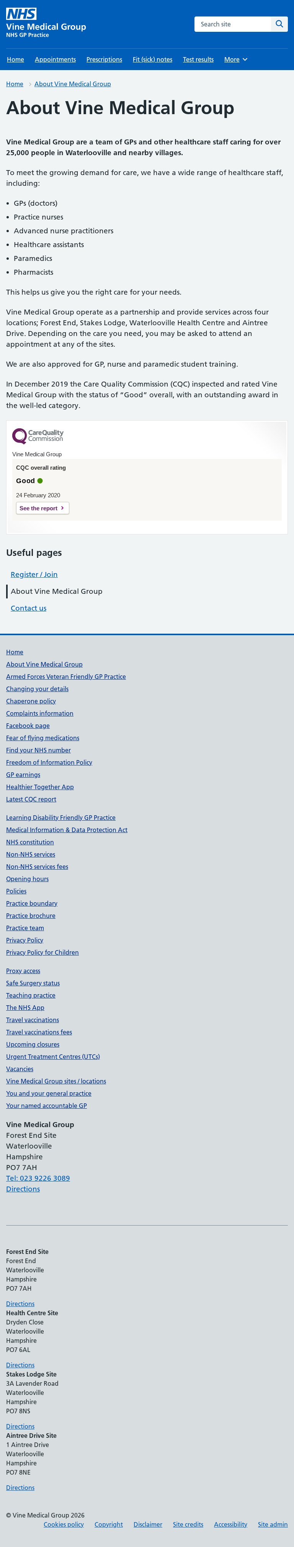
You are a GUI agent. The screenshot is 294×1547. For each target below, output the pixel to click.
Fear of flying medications (42, 738)
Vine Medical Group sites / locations (56, 1081)
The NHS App (25, 1007)
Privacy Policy (24, 940)
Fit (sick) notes (152, 59)
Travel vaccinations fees (39, 1032)
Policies (16, 891)
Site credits (188, 1524)
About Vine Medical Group (72, 84)
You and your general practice (48, 1093)
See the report (38, 508)
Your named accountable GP (46, 1105)
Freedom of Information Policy (49, 762)
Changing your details (37, 689)
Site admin (273, 1524)
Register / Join (34, 574)
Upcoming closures (32, 1044)
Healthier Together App (40, 787)
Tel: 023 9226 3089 (38, 1178)
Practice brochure (31, 915)
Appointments (55, 59)
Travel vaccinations (32, 1020)
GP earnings (23, 774)
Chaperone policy (31, 701)
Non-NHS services (30, 854)
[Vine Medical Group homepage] (47, 24)
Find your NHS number (38, 750)
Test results (198, 59)
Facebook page (28, 725)
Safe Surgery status (33, 983)
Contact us (28, 608)
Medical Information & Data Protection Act (66, 830)
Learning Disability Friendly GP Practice (61, 817)
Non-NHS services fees (37, 866)
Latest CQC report (31, 799)
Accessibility (230, 1524)
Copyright (109, 1524)
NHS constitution (30, 842)
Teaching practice (31, 995)
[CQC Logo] (38, 442)
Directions (23, 1189)
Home (15, 59)
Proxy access (23, 971)
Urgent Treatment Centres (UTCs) (53, 1056)
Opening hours (27, 879)
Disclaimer (148, 1524)
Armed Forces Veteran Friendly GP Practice (66, 676)
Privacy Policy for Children (42, 952)
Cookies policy (64, 1524)
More (235, 59)
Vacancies (19, 1069)
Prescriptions (104, 59)
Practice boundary (31, 903)
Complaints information (40, 713)
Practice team (25, 928)
